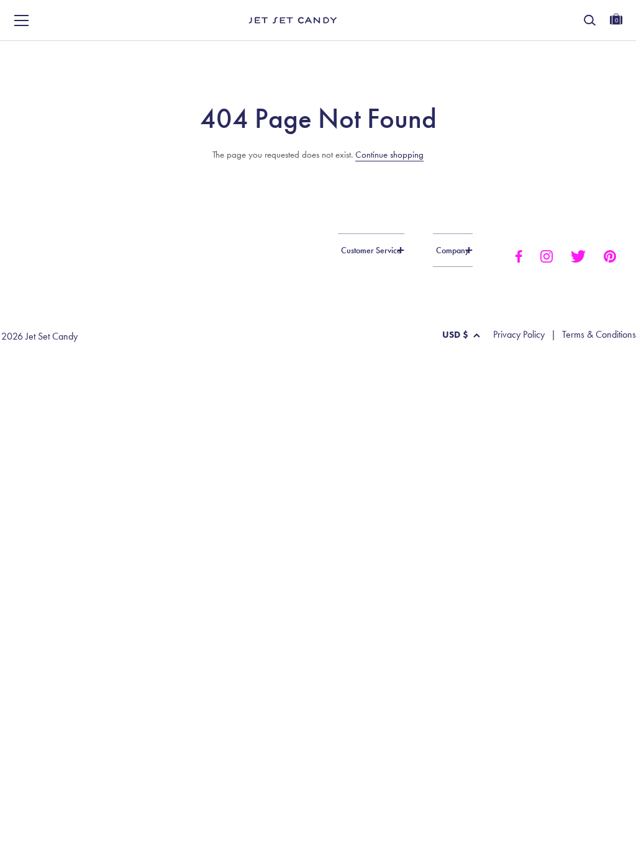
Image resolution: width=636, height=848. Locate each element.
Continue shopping (389, 154)
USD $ (455, 334)
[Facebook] (518, 256)
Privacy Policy (519, 335)
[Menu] (21, 20)
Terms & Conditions (599, 335)
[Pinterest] (610, 256)
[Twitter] (578, 256)
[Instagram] (546, 256)
